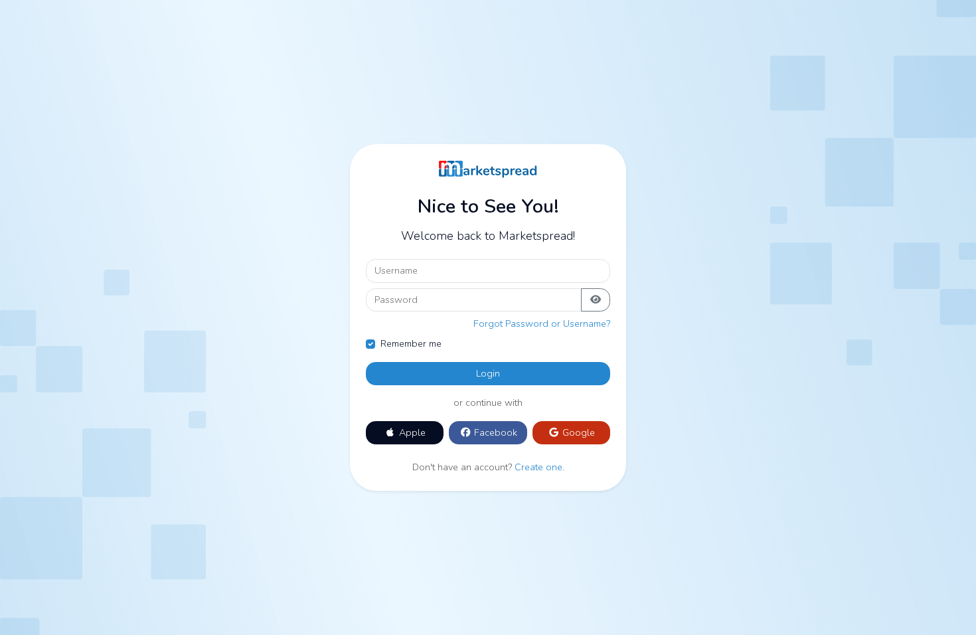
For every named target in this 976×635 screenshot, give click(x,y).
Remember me (411, 343)
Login (488, 373)
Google (577, 432)
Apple (411, 432)
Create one (538, 467)
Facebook (494, 432)
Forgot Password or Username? (541, 323)
